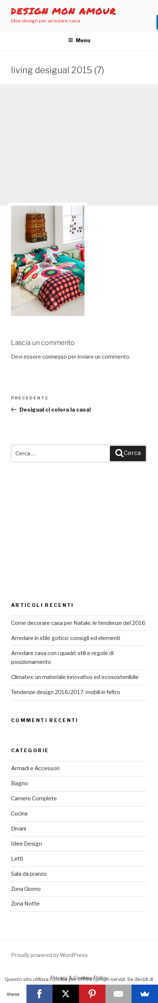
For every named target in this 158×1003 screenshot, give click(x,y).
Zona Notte (25, 903)
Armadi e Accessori (35, 768)
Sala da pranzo (29, 874)
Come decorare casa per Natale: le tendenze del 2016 (78, 623)
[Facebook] (39, 994)
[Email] (118, 994)
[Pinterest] (92, 994)
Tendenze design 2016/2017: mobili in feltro (65, 692)
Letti (17, 859)
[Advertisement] (79, 145)
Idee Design (26, 843)
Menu (83, 40)
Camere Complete (34, 798)
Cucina (19, 813)
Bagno (19, 783)
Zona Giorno (26, 889)
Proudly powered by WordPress (49, 955)
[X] (66, 994)
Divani (18, 828)
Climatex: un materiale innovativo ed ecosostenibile (75, 677)
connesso (54, 356)
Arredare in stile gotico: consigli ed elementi (65, 638)
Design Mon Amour (63, 10)
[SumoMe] (145, 994)
